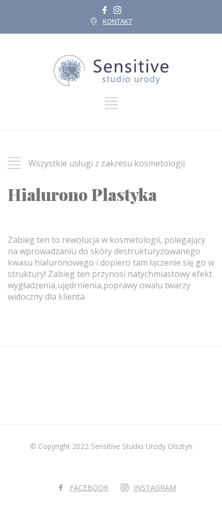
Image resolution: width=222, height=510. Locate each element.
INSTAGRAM (155, 487)
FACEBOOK (89, 487)
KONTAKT (117, 21)
